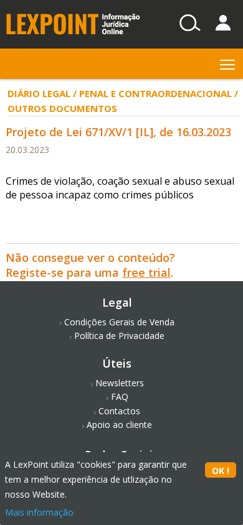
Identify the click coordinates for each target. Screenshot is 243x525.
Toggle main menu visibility (228, 64)
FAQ (119, 396)
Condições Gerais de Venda (119, 322)
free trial (146, 272)
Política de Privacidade (119, 335)
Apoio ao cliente (119, 424)
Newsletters (119, 383)
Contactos (119, 411)
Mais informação (39, 512)
